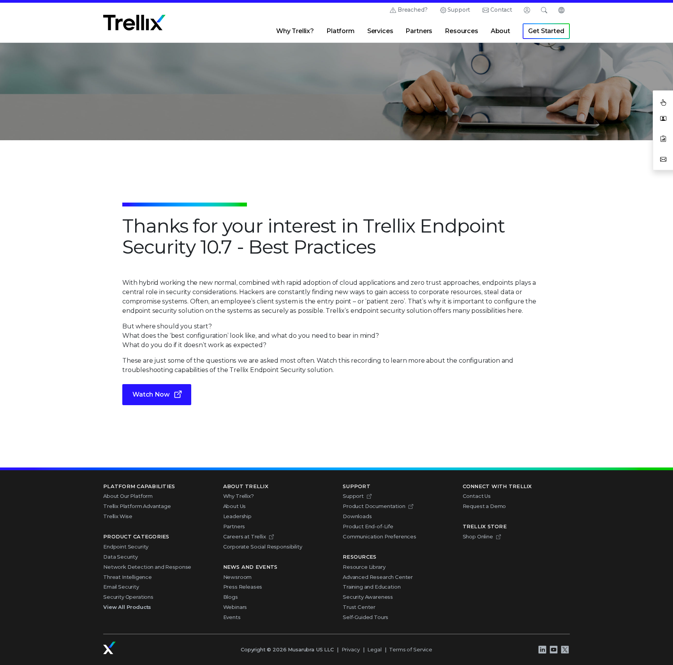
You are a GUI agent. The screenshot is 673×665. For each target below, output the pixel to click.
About (500, 31)
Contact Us (477, 496)
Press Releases (243, 587)
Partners (418, 31)
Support (458, 9)
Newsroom (237, 577)
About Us (234, 506)
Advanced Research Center (378, 577)
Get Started (546, 31)
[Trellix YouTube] (553, 649)
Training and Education (371, 587)
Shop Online (478, 536)
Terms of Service (410, 649)
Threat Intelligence (127, 577)
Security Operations (128, 597)
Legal (374, 649)
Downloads (357, 516)
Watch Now (151, 394)
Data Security (120, 557)
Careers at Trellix (244, 536)
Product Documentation (374, 506)
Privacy (351, 649)
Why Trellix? (295, 31)
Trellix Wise (117, 516)
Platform (340, 31)
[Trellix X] (565, 649)
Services (380, 31)
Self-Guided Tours (365, 617)
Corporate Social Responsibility (262, 546)
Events (232, 617)
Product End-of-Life (368, 526)
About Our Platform (128, 496)
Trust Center (359, 607)
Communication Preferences (379, 536)
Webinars (235, 607)
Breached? (413, 9)
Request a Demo (484, 506)
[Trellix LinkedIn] (542, 649)
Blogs (230, 597)
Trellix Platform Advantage (137, 506)
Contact (501, 9)
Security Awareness (368, 597)
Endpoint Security (125, 546)
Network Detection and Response (147, 567)
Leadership (237, 516)
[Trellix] (109, 648)
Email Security (121, 587)
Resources (461, 31)
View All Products (127, 607)
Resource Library (364, 567)
